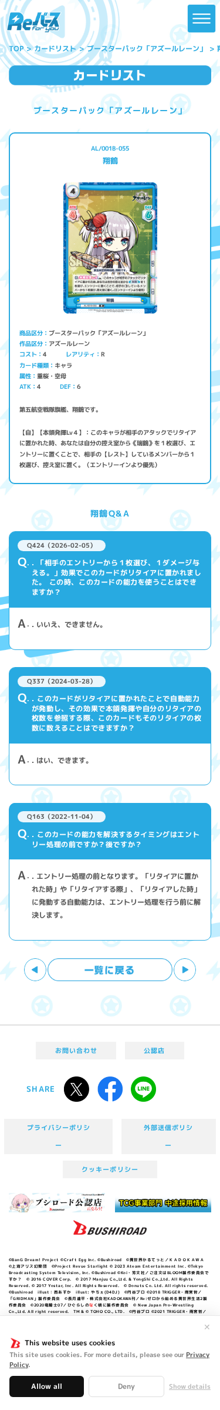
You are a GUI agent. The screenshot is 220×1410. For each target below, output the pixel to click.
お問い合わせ (76, 1050)
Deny (126, 1386)
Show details (190, 1387)
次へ (185, 969)
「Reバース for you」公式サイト (34, 22)
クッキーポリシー (110, 1169)
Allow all (46, 1386)
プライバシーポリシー (59, 1136)
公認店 (154, 1050)
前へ (35, 969)
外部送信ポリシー (168, 1136)
